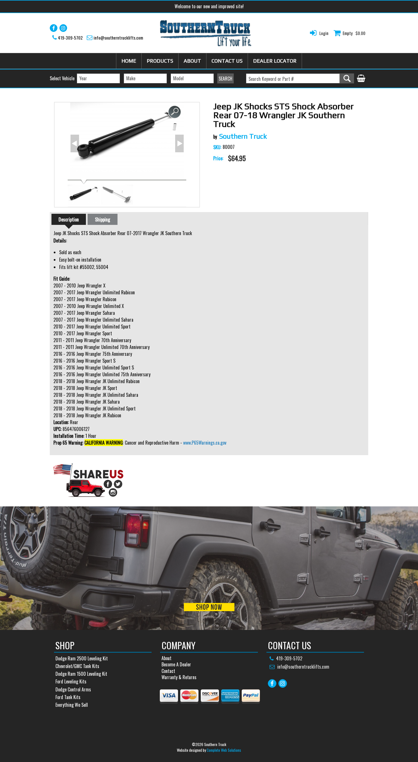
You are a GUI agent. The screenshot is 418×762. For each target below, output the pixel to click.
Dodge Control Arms (73, 689)
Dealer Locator (275, 61)
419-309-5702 (70, 37)
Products (160, 61)
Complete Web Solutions (224, 750)
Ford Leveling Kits (70, 681)
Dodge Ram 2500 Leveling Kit (81, 658)
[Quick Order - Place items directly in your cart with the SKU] (361, 78)
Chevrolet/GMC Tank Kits (77, 666)
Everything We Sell (71, 704)
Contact (168, 671)
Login (323, 33)
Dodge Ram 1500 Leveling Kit (81, 673)
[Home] (206, 33)
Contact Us (227, 61)
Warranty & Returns (179, 677)
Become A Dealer (176, 664)
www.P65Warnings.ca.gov (204, 442)
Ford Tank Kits (67, 697)
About (192, 61)
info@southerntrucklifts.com (118, 37)
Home (128, 61)
